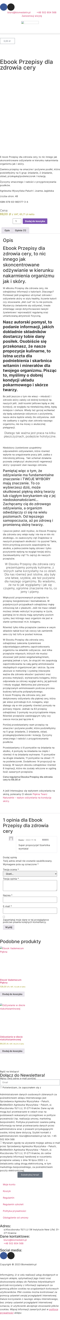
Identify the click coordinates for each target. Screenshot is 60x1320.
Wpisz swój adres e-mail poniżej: (18, 1078)
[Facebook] (3, 7)
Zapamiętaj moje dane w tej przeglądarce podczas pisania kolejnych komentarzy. (26, 921)
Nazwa (7, 895)
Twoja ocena (11, 869)
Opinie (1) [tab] (20, 230)
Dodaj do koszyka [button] (12, 994)
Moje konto (9, 1184)
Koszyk (7, 1191)
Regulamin (8, 1197)
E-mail (7, 906)
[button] (30, 34)
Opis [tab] (7, 230)
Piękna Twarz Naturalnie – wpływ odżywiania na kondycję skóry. (27, 797)
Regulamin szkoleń (13, 1204)
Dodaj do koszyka (35, 221)
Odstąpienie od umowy (15, 1217)
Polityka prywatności (14, 1210)
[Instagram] (11, 7)
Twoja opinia (11, 879)
